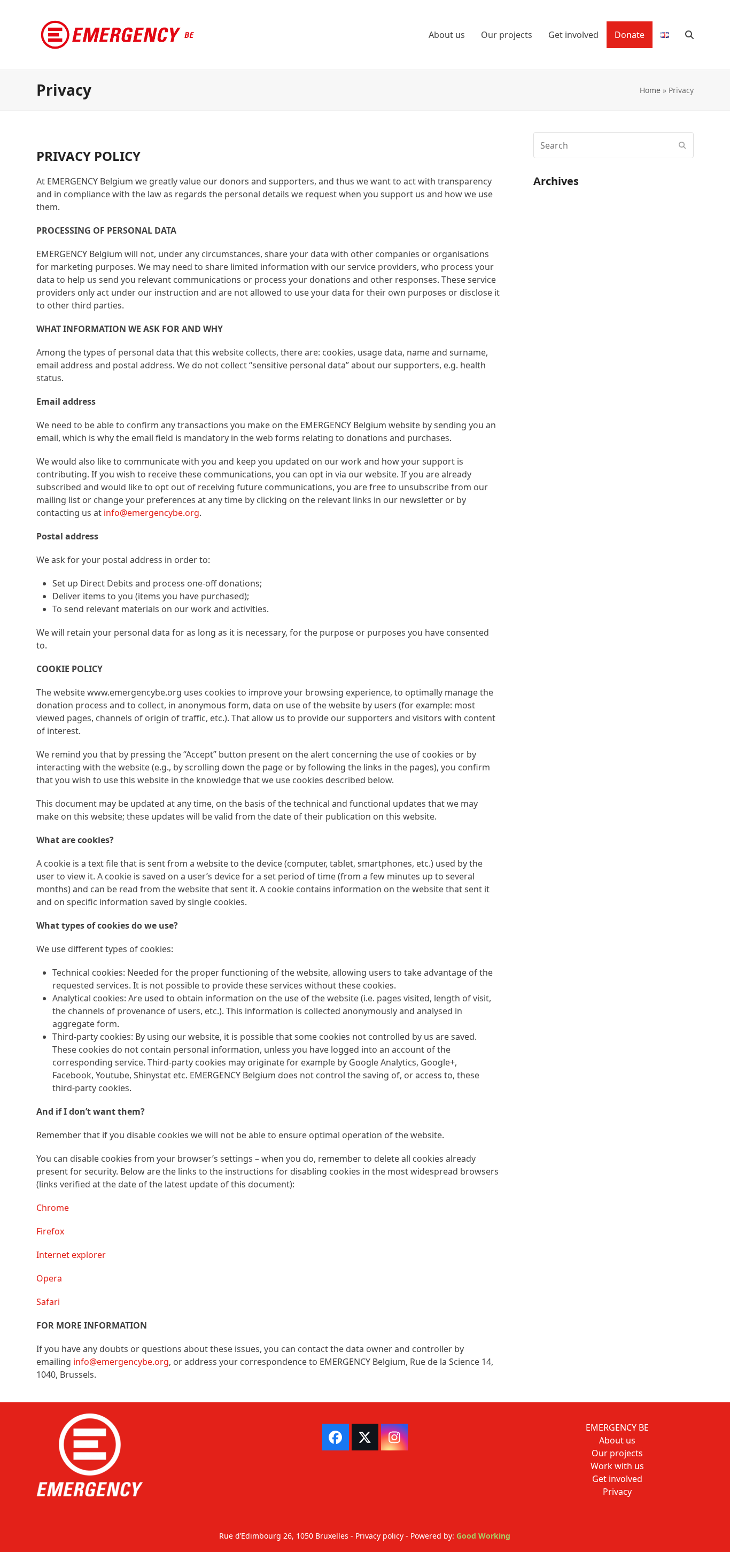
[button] (689, 34)
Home (650, 90)
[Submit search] (682, 145)
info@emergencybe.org (151, 513)
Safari (48, 1302)
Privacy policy (379, 1536)
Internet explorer (71, 1255)
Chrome (52, 1208)
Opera (49, 1278)
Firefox (50, 1231)
